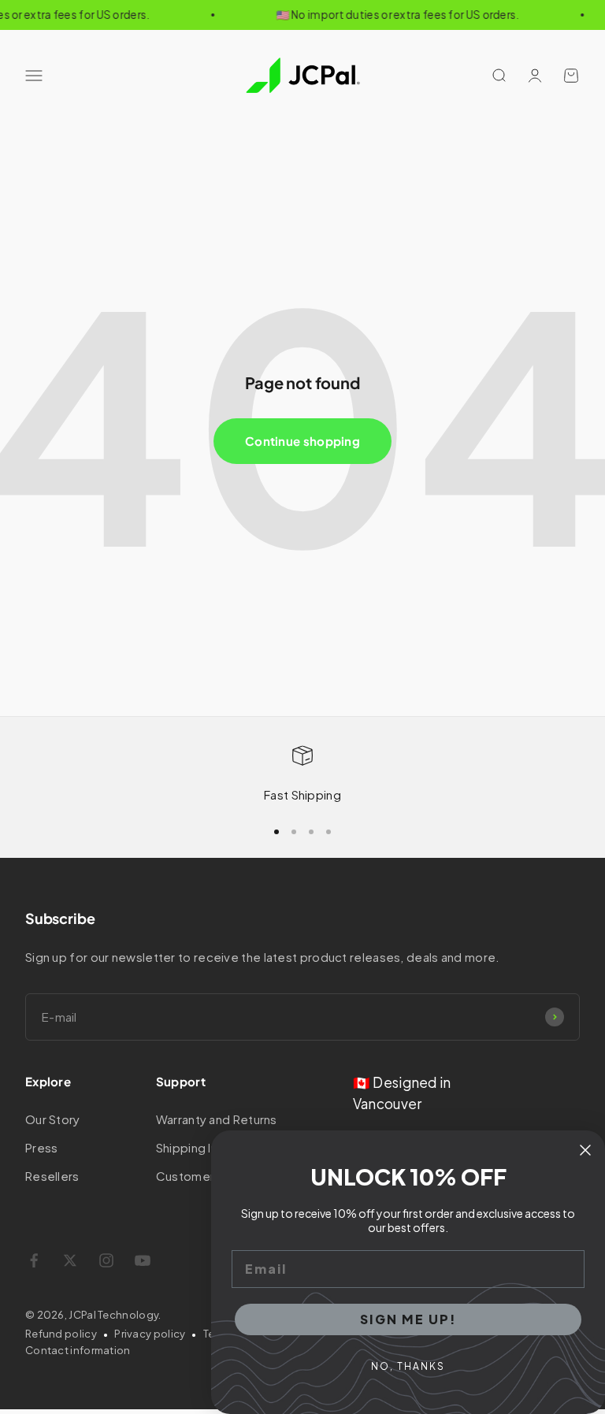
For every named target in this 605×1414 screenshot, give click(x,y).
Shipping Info (194, 1147)
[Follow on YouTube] (142, 1260)
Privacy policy (149, 1333)
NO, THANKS (408, 1366)
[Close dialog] (585, 1150)
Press (41, 1147)
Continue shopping (302, 440)
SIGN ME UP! (408, 1319)
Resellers (52, 1175)
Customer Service (209, 1175)
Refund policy (61, 1333)
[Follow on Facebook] (34, 1260)
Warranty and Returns (216, 1119)
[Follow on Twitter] (70, 1260)
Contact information (78, 1350)
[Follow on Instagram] (106, 1260)
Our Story (52, 1119)
